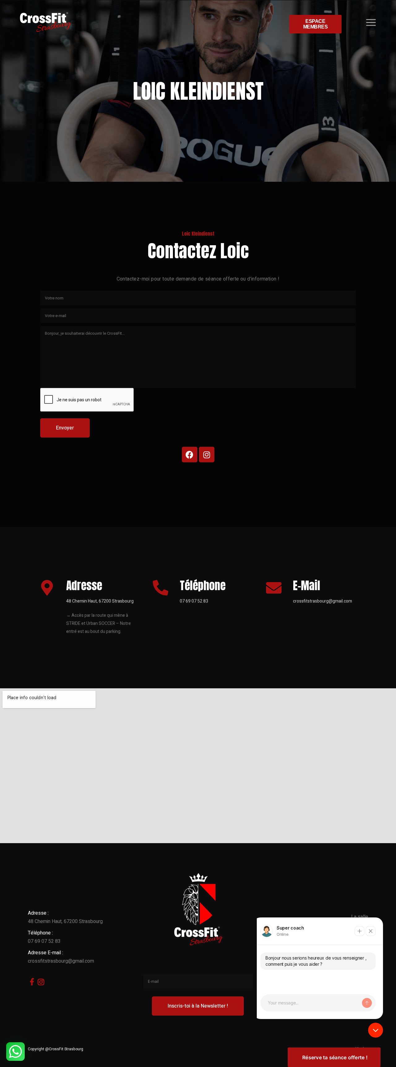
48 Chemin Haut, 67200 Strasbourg (65, 921)
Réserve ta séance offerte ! (335, 1057)
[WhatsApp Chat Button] (15, 1051)
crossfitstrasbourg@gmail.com (322, 601)
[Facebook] (189, 454)
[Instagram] (206, 454)
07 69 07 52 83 (194, 601)
